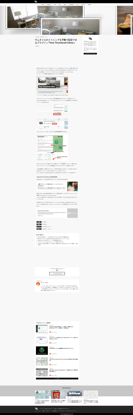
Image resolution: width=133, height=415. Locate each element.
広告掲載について (55, 410)
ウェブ (93, 41)
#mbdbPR (89, 4)
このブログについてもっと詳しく (90, 53)
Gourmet (83, 4)
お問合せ (43, 410)
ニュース (86, 42)
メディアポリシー (62, 410)
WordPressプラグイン (43, 36)
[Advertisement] (57, 57)
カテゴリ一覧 (68, 410)
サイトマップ (73, 410)
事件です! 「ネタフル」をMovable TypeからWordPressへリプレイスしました (54, 238)
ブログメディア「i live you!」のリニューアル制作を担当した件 (50, 242)
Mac (59, 4)
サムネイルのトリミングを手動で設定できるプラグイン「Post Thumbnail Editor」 (56, 41)
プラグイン (50, 229)
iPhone (65, 4)
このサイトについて (38, 410)
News (43, 4)
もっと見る (57, 378)
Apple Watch (71, 4)
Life (77, 4)
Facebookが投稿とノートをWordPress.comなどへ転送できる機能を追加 (53, 237)
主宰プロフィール (49, 410)
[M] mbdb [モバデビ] (69, 414)
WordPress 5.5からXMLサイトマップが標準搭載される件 (50, 240)
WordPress (49, 4)
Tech (55, 4)
